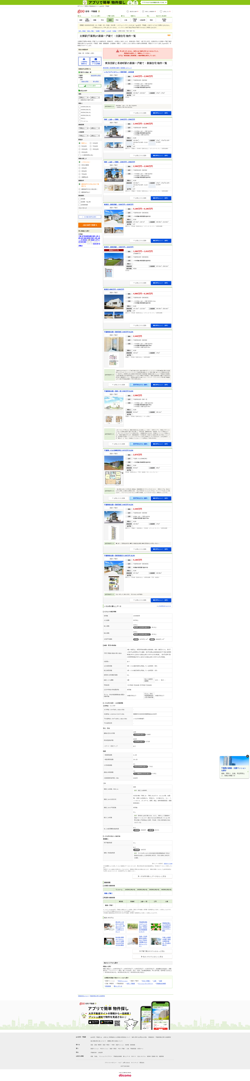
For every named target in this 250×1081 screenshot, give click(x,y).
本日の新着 (85, 165)
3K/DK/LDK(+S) (86, 112)
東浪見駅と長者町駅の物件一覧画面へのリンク (117, 68)
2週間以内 (84, 177)
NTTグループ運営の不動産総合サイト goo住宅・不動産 (93, 6)
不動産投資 (133, 1048)
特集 (92, 1056)
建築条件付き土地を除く (89, 189)
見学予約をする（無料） (140, 384)
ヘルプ (119, 1062)
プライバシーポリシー (111, 1062)
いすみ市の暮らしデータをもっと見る (153, 876)
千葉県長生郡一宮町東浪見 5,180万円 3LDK (119, 555)
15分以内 (96, 149)
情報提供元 (151, 1037)
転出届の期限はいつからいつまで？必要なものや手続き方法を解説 (120, 941)
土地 (154, 981)
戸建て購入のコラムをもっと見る (153, 951)
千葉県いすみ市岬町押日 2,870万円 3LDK (118, 450)
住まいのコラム (142, 1056)
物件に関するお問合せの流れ (139, 1037)
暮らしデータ (118, 986)
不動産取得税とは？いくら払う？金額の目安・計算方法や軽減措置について (143, 926)
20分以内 (84, 152)
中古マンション (123, 981)
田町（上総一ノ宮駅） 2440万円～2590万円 (119, 119)
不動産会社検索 (161, 983)
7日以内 (84, 174)
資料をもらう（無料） (162, 113)
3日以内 (84, 171)
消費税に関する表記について (114, 1041)
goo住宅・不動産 (81, 1037)
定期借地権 (84, 205)
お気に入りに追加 (140, 113)
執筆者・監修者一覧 (152, 1056)
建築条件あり (85, 192)
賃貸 (160, 981)
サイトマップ (134, 1062)
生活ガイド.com (168, 863)
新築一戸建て (113, 1048)
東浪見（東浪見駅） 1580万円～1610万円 (118, 247)
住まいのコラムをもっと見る (153, 957)
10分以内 (84, 149)
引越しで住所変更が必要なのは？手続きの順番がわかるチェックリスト (143, 941)
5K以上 (83, 118)
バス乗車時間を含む (87, 155)
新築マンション (95, 1048)
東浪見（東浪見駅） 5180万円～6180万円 (118, 204)
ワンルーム (84, 121)
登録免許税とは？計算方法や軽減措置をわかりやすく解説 (166, 926)
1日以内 (84, 168)
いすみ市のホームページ (164, 606)
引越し (96, 1056)
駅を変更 (96, 81)
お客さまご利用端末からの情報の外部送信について (116, 1037)
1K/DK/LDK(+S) (86, 106)
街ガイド (133, 1056)
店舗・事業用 (97, 1045)
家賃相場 (108, 986)
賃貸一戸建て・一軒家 (108, 1045)
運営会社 (142, 1062)
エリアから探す (91, 85)
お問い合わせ (126, 1062)
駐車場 (127, 1045)
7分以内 (95, 146)
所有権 (83, 199)
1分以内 (95, 143)
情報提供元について (83, 996)
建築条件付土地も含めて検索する (90, 185)
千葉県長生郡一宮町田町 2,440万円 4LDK (118, 332)
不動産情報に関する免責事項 (97, 996)
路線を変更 (85, 81)
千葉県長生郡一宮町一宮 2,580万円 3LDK (118, 391)
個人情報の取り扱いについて (98, 1041)
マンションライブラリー (145, 983)
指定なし (84, 143)
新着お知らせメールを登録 (96, 62)
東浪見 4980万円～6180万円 (114, 289)
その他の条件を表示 (90, 217)
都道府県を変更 (96, 75)
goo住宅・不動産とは (96, 1037)
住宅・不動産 (131, 983)
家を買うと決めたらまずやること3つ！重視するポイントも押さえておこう (120, 926)
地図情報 (161, 1056)
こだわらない (85, 162)
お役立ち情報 (80, 1056)
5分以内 (84, 146)
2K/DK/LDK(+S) (86, 109)
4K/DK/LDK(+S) (86, 115)
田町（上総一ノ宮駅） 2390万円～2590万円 (119, 162)
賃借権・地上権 (86, 202)
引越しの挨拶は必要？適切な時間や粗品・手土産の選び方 (166, 941)
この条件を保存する (84, 62)
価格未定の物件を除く (88, 100)
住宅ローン (140, 1048)
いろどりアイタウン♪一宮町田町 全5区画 (119, 72)
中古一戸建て (146, 981)
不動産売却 (93, 1052)
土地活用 (100, 1052)
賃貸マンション (120, 1045)
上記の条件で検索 (89, 225)
